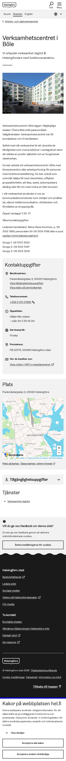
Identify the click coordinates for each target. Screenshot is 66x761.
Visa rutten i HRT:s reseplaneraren (30, 364)
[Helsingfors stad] (10, 661)
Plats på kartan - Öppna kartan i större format (27, 463)
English (29, 14)
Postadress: (16, 344)
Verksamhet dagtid (18, 501)
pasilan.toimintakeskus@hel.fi (20, 235)
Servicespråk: (17, 329)
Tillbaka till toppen (45, 687)
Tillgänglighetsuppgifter (29, 479)
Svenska (17, 14)
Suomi (7, 14)
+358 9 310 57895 (23, 302)
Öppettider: (16, 311)
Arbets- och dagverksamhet (21, 21)
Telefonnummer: (19, 296)
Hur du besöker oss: (21, 358)
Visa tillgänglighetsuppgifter (26, 283)
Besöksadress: (18, 273)
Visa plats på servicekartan (26, 287)
